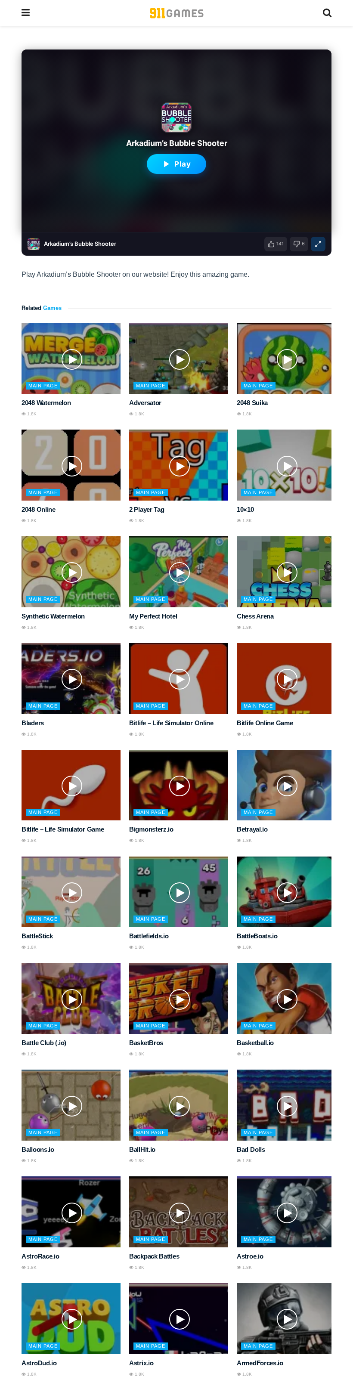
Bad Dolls (251, 1149)
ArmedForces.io (260, 1363)
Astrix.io (141, 1363)
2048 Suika (252, 402)
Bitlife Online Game (265, 723)
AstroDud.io (39, 1363)
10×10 (245, 509)
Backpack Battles (154, 1256)
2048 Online (39, 509)
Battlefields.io (149, 936)
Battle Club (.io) (44, 1042)
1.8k (31, 413)
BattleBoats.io (257, 936)
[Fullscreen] (318, 244)
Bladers (33, 723)
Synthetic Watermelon (53, 616)
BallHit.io (142, 1149)
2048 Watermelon (46, 402)
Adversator (145, 402)
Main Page (43, 385)
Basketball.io (255, 1042)
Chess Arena (255, 616)
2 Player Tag (146, 509)
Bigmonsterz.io (151, 829)
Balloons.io (38, 1149)
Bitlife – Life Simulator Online (171, 723)
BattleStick (37, 936)
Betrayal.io (252, 829)
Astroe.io (250, 1256)
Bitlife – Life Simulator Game (63, 829)
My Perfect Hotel (153, 616)
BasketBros (146, 1042)
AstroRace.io (40, 1256)
